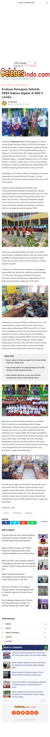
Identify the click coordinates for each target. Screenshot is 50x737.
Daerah (9, 85)
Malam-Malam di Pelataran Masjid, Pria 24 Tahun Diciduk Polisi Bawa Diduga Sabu (27, 673)
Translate (33, 66)
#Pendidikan (17, 513)
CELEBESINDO (31, 720)
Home (4, 85)
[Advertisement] (25, 35)
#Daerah (6, 513)
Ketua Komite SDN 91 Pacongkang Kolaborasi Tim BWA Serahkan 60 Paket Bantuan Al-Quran (29, 684)
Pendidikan (16, 85)
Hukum (8, 628)
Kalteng (8, 641)
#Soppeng (28, 513)
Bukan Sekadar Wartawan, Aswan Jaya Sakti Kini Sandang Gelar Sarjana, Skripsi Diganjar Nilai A (29, 665)
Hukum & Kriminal (12, 633)
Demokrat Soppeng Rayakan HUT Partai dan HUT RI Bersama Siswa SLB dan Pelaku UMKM (29, 654)
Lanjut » (44, 700)
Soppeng (24, 85)
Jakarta (8, 637)
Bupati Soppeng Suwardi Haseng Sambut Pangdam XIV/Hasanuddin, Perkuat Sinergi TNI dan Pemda (28, 694)
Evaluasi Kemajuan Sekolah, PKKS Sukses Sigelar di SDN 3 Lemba (22, 93)
